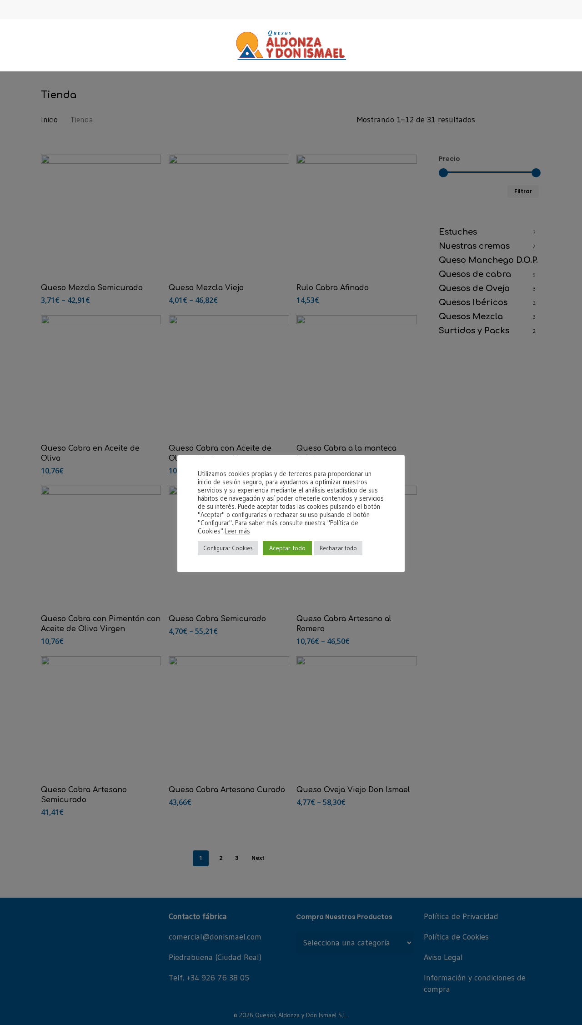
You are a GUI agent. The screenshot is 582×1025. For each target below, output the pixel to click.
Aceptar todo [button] (287, 548)
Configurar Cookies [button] (228, 548)
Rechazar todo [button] (338, 548)
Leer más (237, 531)
